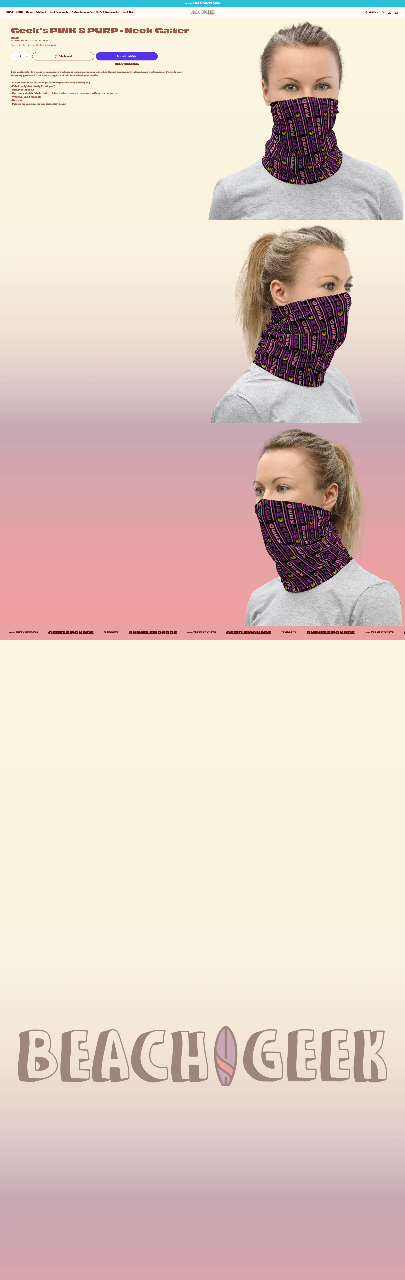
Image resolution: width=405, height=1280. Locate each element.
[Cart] (396, 12)
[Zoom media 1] (303, 119)
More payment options (127, 63)
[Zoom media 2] (303, 321)
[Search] (382, 12)
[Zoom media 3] (303, 524)
